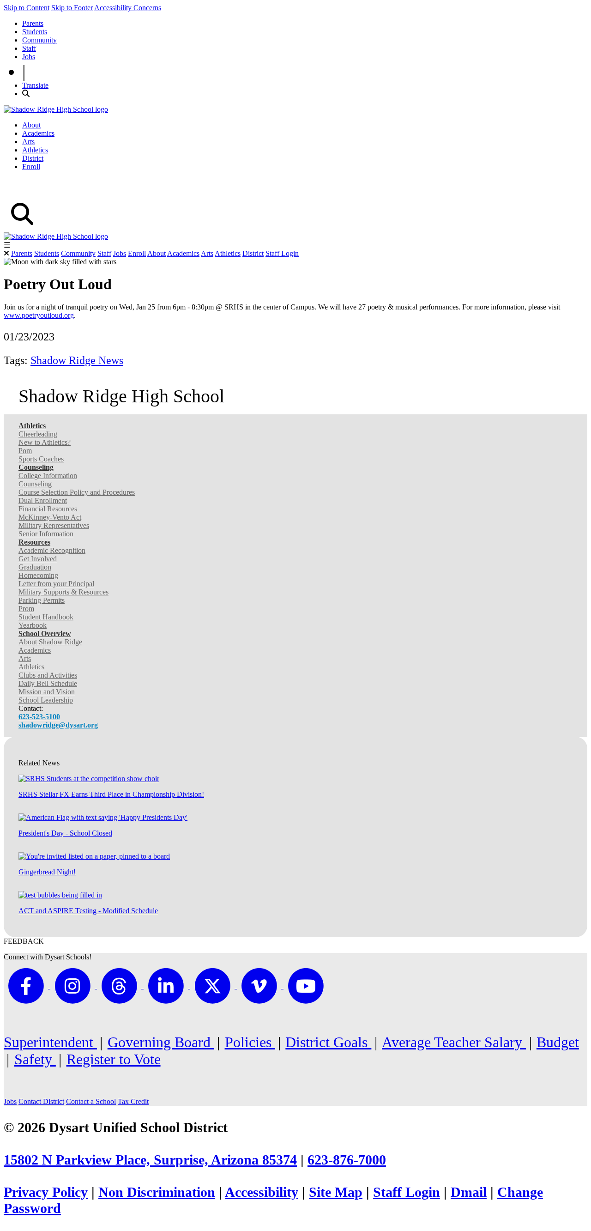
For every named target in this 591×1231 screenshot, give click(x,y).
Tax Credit (133, 1101)
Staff (29, 48)
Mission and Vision (46, 692)
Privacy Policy (46, 1192)
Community (39, 40)
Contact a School (91, 1101)
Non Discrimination (156, 1192)
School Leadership (45, 700)
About (31, 125)
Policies (250, 1042)
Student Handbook (45, 617)
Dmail (469, 1192)
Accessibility (261, 1192)
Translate (35, 85)
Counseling (35, 484)
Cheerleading (37, 434)
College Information (47, 475)
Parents (32, 23)
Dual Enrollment (42, 500)
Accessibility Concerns (127, 8)
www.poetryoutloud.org (39, 315)
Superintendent (50, 1042)
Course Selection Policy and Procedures (76, 492)
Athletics (35, 150)
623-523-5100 (39, 717)
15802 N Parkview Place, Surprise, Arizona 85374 (150, 1160)
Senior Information (45, 534)
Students (34, 32)
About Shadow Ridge (50, 642)
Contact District (41, 1101)
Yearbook (32, 625)
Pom (25, 451)
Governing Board (161, 1042)
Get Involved (37, 559)
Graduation (34, 567)
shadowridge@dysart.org (58, 725)
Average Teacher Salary (454, 1042)
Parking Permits (41, 600)
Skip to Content (26, 8)
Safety (35, 1059)
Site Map (335, 1192)
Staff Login (282, 253)
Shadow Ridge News (76, 360)
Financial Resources (47, 509)
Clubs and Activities (47, 675)
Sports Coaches (41, 459)
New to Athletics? (44, 442)
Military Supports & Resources (63, 592)
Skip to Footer (72, 8)
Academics (38, 133)
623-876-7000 (347, 1160)
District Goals (328, 1042)
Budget (558, 1042)
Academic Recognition (51, 550)
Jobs (28, 57)
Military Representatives (53, 525)
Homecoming (38, 575)
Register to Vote (113, 1059)
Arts (28, 142)
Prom (26, 608)
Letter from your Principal (56, 584)
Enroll (31, 166)
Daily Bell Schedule (47, 683)
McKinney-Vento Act (49, 517)
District (32, 158)
